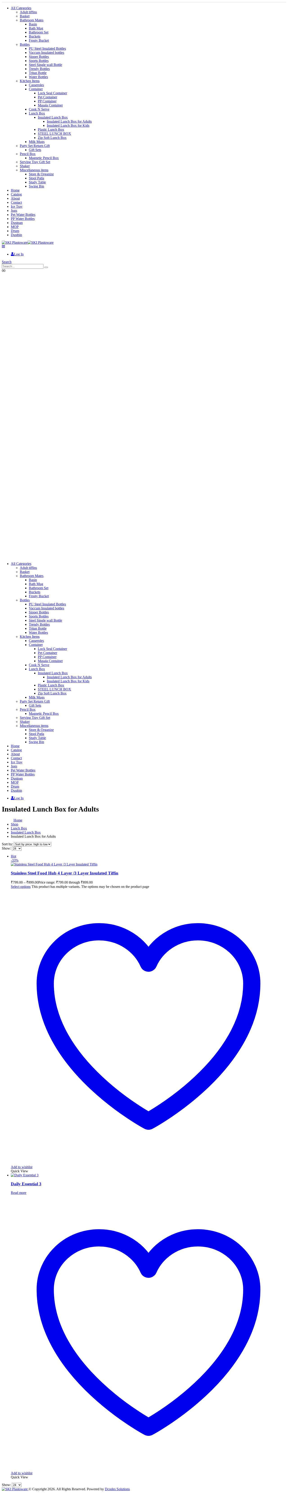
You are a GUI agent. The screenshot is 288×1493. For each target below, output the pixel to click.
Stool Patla (36, 178)
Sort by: (8, 844)
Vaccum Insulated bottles (46, 52)
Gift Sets (35, 150)
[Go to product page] (148, 1175)
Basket (24, 16)
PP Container (47, 101)
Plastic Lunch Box (51, 129)
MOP (15, 227)
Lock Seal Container (52, 93)
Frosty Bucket (39, 40)
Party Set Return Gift (35, 146)
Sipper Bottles (39, 57)
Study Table (37, 182)
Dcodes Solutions (117, 1489)
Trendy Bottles (39, 69)
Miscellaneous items (34, 170)
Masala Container (50, 105)
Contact (16, 202)
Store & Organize (41, 174)
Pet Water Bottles (23, 215)
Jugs (14, 210)
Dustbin (16, 235)
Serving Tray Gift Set (35, 162)
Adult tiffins (28, 12)
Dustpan (17, 223)
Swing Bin (36, 186)
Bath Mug (36, 28)
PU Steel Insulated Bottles (47, 48)
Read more (18, 1193)
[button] (3, 246)
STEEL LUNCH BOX (54, 133)
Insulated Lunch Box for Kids (68, 125)
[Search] (46, 267)
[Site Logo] (28, 242)
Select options (21, 887)
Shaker (25, 166)
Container (36, 89)
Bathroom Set (38, 32)
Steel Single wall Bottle (45, 65)
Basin (33, 24)
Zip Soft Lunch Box (52, 138)
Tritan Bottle (38, 73)
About (15, 198)
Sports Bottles (39, 61)
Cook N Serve (39, 109)
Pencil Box (28, 154)
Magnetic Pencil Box (44, 158)
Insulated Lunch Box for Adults (69, 121)
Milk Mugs (37, 142)
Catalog (16, 194)
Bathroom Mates (31, 20)
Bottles (25, 44)
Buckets (34, 36)
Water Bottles (38, 77)
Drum (15, 231)
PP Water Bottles (23, 219)
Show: (7, 848)
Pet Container (47, 97)
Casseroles (36, 85)
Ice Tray (16, 206)
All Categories (21, 8)
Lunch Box (37, 113)
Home (15, 190)
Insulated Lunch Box (53, 117)
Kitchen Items (30, 81)
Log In (19, 254)
